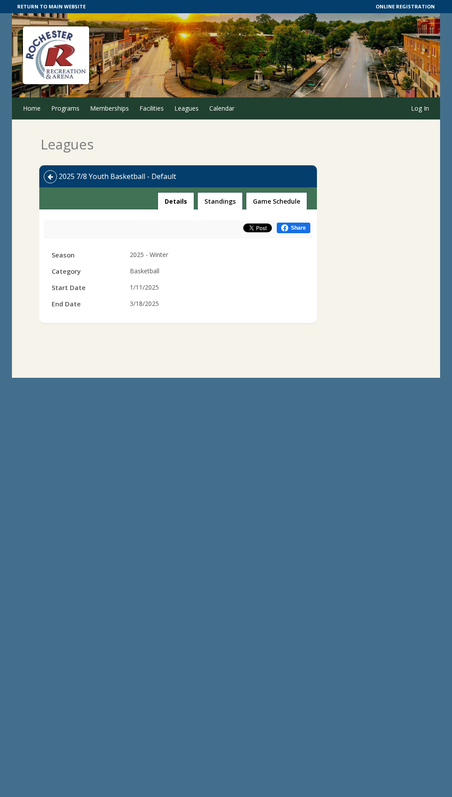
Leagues (186, 108)
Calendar (221, 108)
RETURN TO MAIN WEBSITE (51, 6)
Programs (65, 108)
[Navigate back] (50, 176)
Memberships (109, 108)
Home (32, 108)
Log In (420, 108)
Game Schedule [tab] (276, 201)
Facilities (151, 108)
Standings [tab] (220, 201)
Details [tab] (176, 201)
